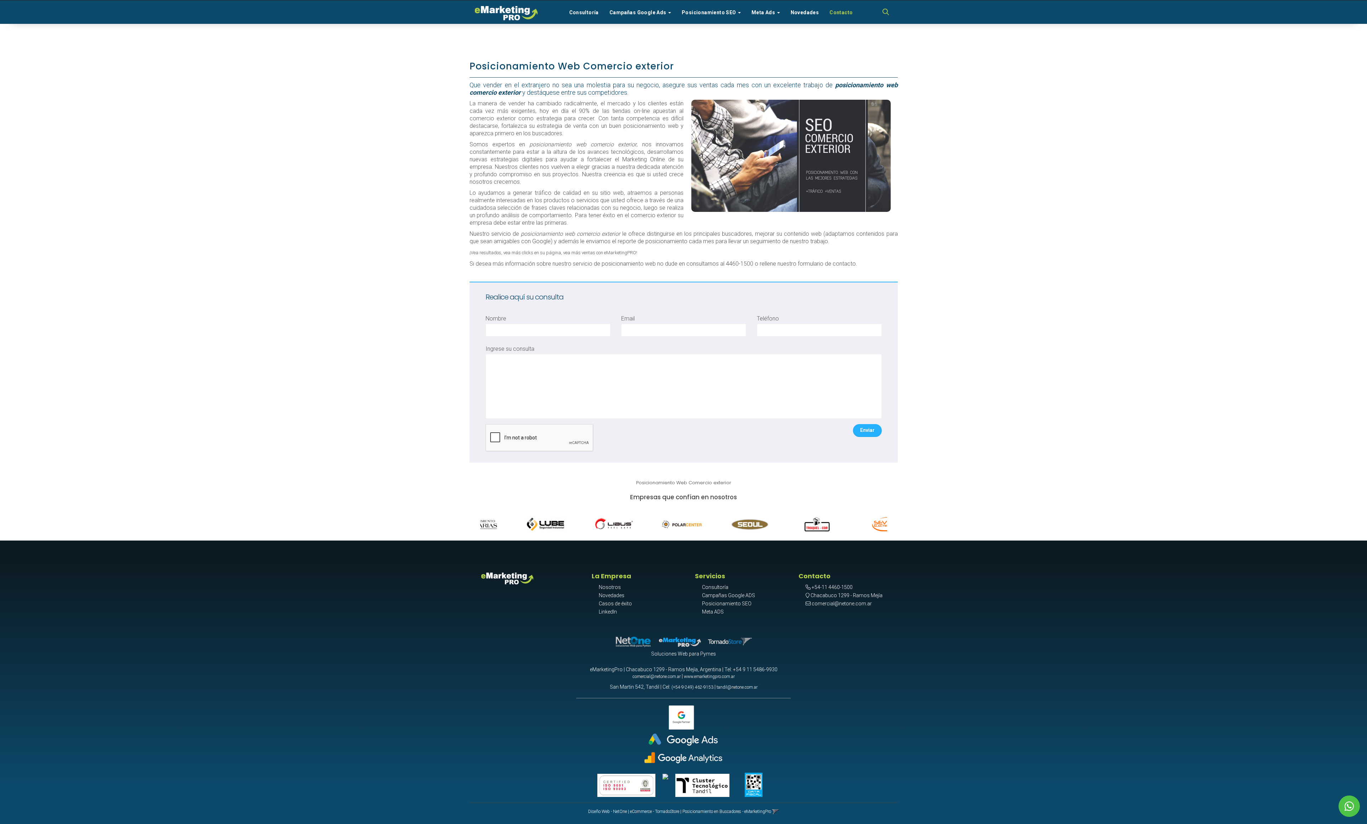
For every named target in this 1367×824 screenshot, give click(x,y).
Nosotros (610, 587)
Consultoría (584, 12)
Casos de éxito (615, 603)
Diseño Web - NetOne (607, 811)
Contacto (841, 12)
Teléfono (768, 318)
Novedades (805, 12)
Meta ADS (713, 612)
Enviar (867, 430)
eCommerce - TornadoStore (654, 811)
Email (628, 318)
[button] (885, 12)
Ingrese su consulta (510, 348)
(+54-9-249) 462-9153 (692, 687)
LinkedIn (608, 612)
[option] (514, 523)
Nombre (496, 318)
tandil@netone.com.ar (737, 687)
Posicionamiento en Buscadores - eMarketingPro (726, 811)
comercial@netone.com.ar (842, 603)
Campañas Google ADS (728, 595)
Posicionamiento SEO (726, 603)
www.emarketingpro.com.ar (709, 676)
